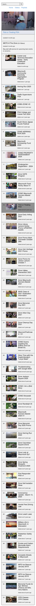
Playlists (24, 7)
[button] (18, 21)
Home (11, 7)
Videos (17, 7)
